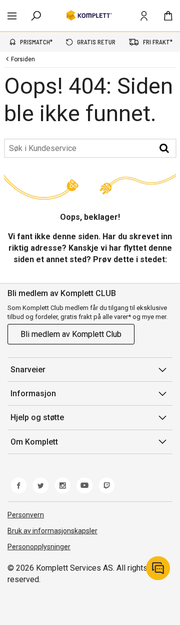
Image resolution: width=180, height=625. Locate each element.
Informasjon (33, 393)
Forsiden (23, 59)
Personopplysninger (39, 547)
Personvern (26, 515)
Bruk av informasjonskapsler (53, 531)
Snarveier (28, 369)
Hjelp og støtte (37, 417)
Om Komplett (34, 442)
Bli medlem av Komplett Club (71, 334)
